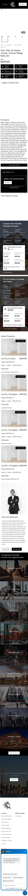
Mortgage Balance (19, 285)
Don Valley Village (6, 819)
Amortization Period (19, 234)
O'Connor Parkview (6, 834)
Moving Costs (6, 295)
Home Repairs (18, 301)
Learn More (6, 549)
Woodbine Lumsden (6, 840)
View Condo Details (14, 165)
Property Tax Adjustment (17, 295)
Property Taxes (18, 240)
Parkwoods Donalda (6, 816)
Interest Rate (6, 235)
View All (3, 843)
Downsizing (18, 816)
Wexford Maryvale (6, 828)
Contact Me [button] (14, 779)
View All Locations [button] (14, 753)
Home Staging (6, 301)
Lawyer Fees (17, 290)
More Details (5, 368)
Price (4, 229)
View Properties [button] (16, 549)
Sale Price (5, 285)
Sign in (24, 4)
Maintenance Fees (7, 240)
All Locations (9, 45)
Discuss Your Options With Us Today (14, 267)
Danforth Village (5, 837)
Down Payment (18, 229)
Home (2, 45)
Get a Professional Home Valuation (14, 325)
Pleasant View (5, 822)
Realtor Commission (7, 290)
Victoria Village (17, 45)
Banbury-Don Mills (6, 831)
